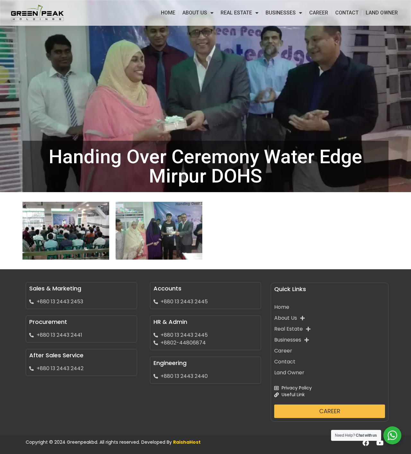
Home (168, 13)
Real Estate (236, 13)
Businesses (281, 13)
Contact (347, 13)
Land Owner (382, 13)
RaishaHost (187, 442)
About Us (194, 13)
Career (318, 13)
